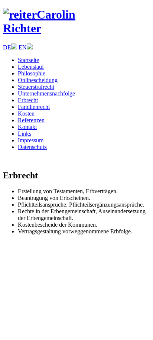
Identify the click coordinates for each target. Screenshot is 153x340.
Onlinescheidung (38, 80)
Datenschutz (32, 147)
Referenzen (31, 120)
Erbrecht (28, 100)
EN (23, 47)
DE (7, 47)
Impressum (30, 140)
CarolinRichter (39, 21)
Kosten (26, 113)
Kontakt (27, 127)
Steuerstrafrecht (36, 87)
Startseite (28, 60)
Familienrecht (34, 107)
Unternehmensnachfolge (46, 93)
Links (24, 133)
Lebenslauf (31, 67)
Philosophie (31, 73)
